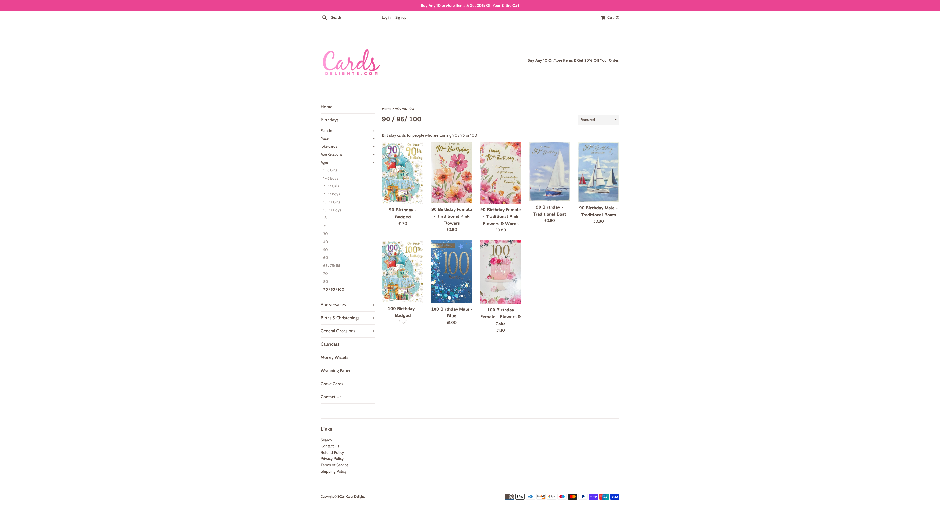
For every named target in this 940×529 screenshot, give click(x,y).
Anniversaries (348, 304)
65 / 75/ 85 (331, 265)
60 (325, 257)
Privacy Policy (332, 458)
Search (326, 440)
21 (324, 226)
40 (325, 242)
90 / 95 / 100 (333, 289)
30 (325, 233)
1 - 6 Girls (330, 170)
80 (325, 281)
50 (325, 249)
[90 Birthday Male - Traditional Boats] (598, 172)
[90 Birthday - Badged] (402, 173)
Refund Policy (332, 452)
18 (325, 218)
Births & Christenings (348, 318)
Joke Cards (348, 146)
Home (326, 106)
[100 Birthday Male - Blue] (451, 271)
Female (348, 130)
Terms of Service (334, 465)
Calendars (330, 344)
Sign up (400, 17)
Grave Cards (332, 383)
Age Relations (348, 154)
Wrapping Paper (336, 370)
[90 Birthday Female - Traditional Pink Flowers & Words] (500, 173)
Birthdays (347, 120)
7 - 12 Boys (331, 194)
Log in (386, 17)
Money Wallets (334, 357)
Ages (347, 162)
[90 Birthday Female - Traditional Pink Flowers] (451, 172)
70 (325, 273)
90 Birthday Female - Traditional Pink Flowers (451, 216)
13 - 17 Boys (332, 210)
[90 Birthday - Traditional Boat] (549, 171)
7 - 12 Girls (331, 186)
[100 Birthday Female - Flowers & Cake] (500, 272)
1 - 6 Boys (330, 178)
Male (348, 138)
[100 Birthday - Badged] (402, 271)
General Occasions (348, 331)
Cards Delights (356, 496)
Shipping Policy (334, 471)
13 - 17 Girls (331, 202)
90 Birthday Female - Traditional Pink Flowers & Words (500, 216)
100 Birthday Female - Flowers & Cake (500, 316)
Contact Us (331, 396)
